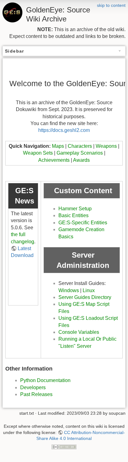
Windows (68, 290)
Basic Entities (73, 215)
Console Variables (78, 332)
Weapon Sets (38, 153)
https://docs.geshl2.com (64, 130)
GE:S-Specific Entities (82, 222)
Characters (80, 146)
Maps (58, 146)
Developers (33, 387)
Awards (81, 160)
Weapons (106, 146)
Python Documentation (45, 380)
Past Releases (36, 394)
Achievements (54, 160)
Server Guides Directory (84, 297)
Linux (89, 290)
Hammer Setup (75, 208)
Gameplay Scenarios (80, 153)
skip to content (111, 5)
